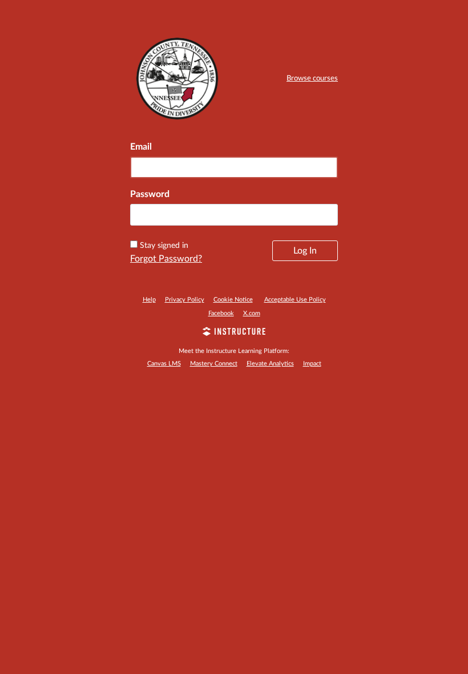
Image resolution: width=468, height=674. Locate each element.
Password (150, 194)
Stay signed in (164, 246)
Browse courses (312, 78)
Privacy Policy (184, 299)
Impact (312, 363)
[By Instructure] (234, 333)
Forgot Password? (166, 258)
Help (149, 299)
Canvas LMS (164, 363)
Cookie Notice (233, 299)
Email (141, 146)
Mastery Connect (213, 363)
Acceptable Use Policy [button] (295, 299)
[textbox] (234, 215)
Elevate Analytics (270, 363)
